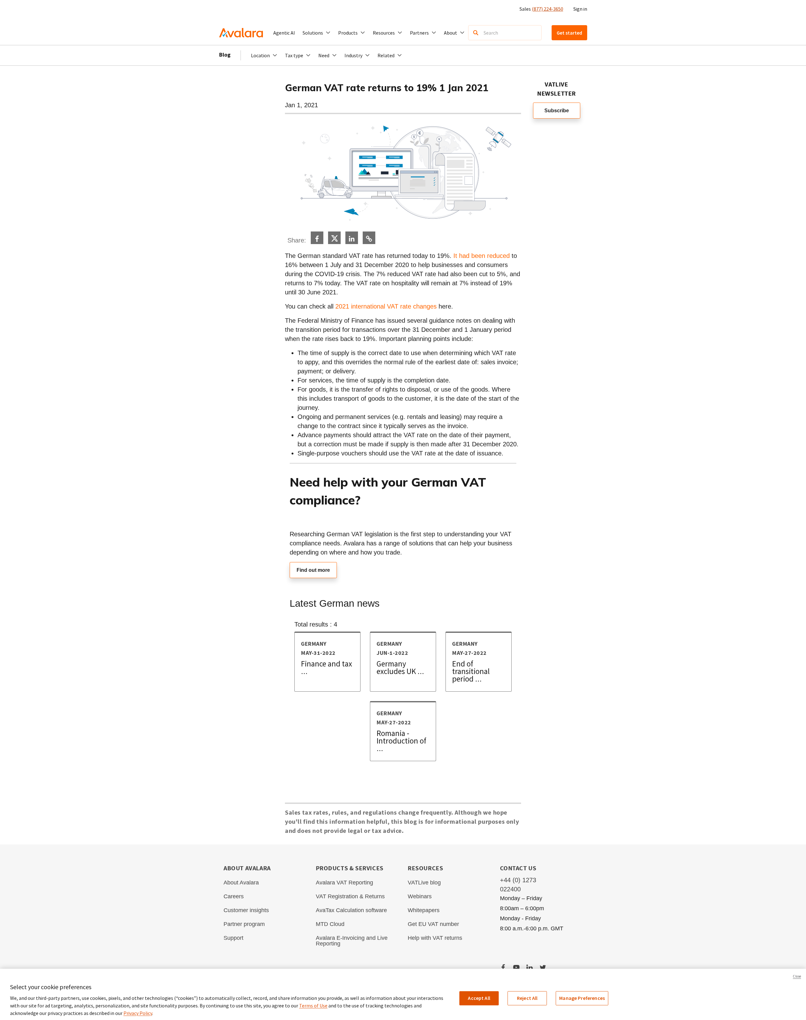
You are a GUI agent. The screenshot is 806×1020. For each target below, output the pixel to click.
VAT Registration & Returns (350, 896)
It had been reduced (481, 255)
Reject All (527, 998)
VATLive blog (424, 882)
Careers (234, 896)
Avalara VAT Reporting (344, 882)
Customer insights (246, 910)
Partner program (244, 924)
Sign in (580, 9)
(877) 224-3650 (547, 9)
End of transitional (471, 671)
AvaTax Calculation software (351, 910)
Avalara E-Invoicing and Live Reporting (352, 941)
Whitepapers (424, 910)
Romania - (401, 740)
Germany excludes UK (400, 667)
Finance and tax (326, 667)
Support (233, 938)
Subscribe (556, 110)
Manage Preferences (582, 998)
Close (797, 976)
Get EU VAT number (433, 924)
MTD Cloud (330, 924)
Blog (224, 54)
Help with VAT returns (435, 938)
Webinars (420, 896)
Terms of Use (313, 1005)
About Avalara (241, 882)
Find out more (313, 570)
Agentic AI (284, 33)
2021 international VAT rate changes (386, 306)
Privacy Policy (137, 1013)
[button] (317, 32)
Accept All (479, 998)
